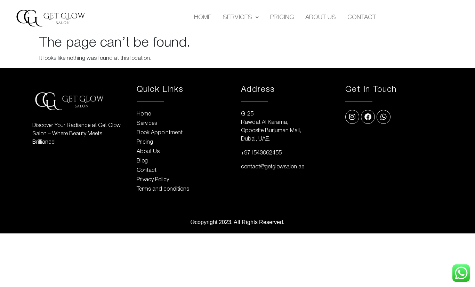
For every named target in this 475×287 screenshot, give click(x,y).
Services (237, 17)
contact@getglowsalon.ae (272, 167)
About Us (320, 17)
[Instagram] (352, 117)
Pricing (282, 17)
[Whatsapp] (384, 117)
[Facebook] (368, 117)
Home (202, 17)
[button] (241, 17)
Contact (361, 17)
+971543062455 (261, 153)
